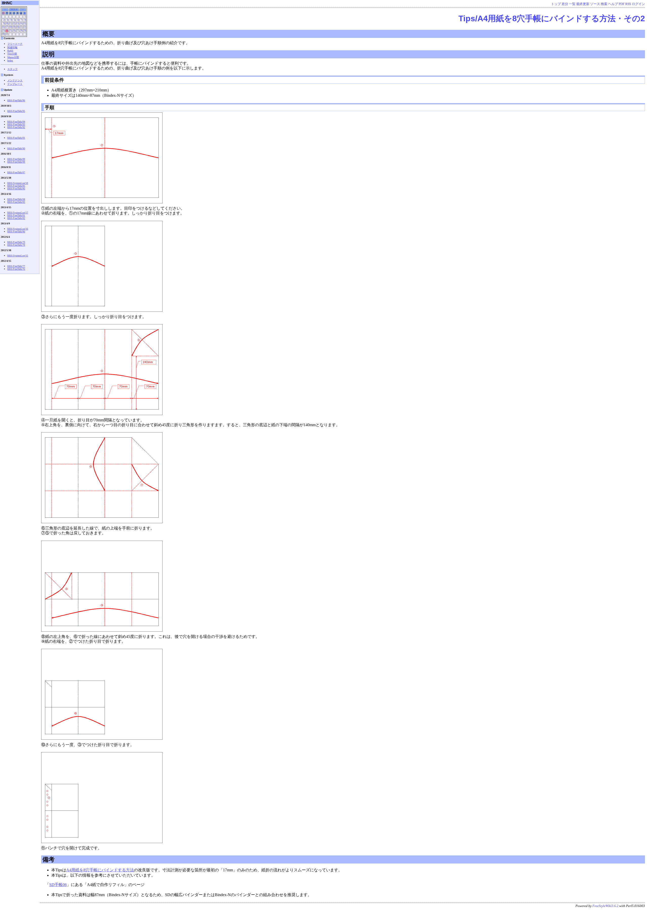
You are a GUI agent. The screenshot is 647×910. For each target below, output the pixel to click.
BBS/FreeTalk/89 (16, 159)
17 (7, 27)
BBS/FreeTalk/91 (16, 137)
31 (7, 34)
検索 (604, 4)
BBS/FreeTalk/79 (16, 242)
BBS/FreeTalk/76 (16, 269)
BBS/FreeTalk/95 (16, 111)
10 (7, 23)
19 (14, 27)
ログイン (638, 4)
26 (14, 30)
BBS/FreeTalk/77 (16, 266)
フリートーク (14, 43)
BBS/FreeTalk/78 (16, 245)
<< (5, 9)
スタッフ (12, 69)
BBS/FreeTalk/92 (16, 127)
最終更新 (582, 4)
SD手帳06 (58, 884)
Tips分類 (12, 53)
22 (24, 27)
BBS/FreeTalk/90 (16, 148)
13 (17, 23)
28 (21, 30)
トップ (556, 4)
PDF (622, 4)
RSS (628, 4)
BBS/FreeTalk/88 (16, 161)
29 (24, 30)
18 (10, 27)
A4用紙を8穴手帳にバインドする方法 (100, 870)
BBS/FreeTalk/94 (16, 121)
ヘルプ (613, 4)
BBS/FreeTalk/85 (16, 185)
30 (3, 34)
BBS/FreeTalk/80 (16, 231)
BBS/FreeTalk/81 (16, 215)
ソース (595, 4)
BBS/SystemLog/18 (17, 183)
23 (3, 30)
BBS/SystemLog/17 (17, 212)
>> (22, 9)
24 (7, 30)
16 (3, 27)
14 (21, 23)
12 (14, 23)
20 (17, 27)
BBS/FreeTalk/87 (16, 172)
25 (10, 30)
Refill (10, 50)
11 (10, 23)
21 (21, 27)
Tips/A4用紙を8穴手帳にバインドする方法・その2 (551, 18)
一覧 (572, 4)
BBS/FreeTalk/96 (16, 100)
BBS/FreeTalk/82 (16, 218)
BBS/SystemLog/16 (17, 228)
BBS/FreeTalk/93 (16, 124)
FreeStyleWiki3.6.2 (605, 906)
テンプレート (14, 84)
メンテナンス (14, 80)
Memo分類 (13, 57)
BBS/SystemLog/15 (17, 255)
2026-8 (13, 9)
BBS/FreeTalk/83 (16, 202)
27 (17, 30)
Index (10, 60)
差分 (565, 4)
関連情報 (12, 47)
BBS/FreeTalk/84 (16, 199)
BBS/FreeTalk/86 (16, 188)
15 (24, 23)
